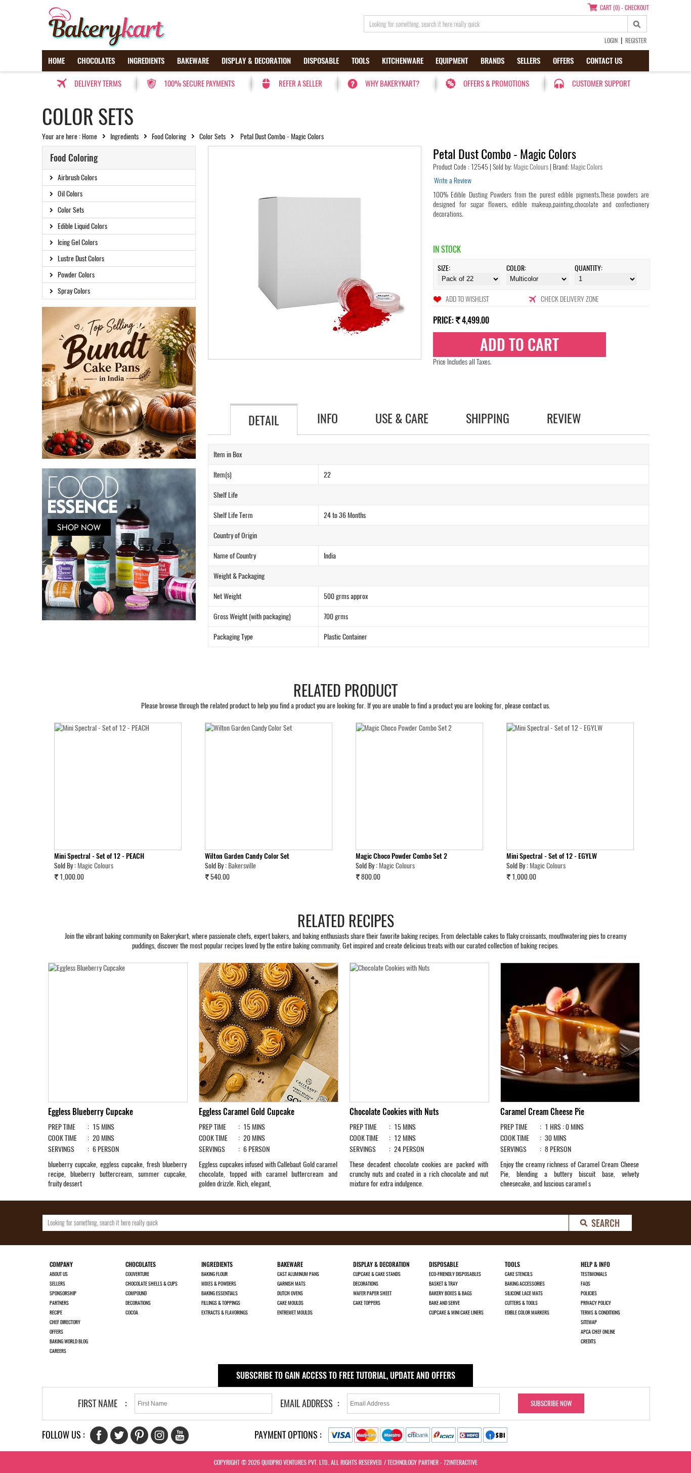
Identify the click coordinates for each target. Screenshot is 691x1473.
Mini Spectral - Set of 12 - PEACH (99, 856)
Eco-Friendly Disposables (455, 1274)
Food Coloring (169, 136)
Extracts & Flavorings (224, 1312)
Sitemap (589, 1322)
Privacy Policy (596, 1302)
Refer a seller (300, 83)
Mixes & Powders (218, 1283)
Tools (360, 61)
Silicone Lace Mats (524, 1293)
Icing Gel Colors (78, 242)
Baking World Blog (69, 1341)
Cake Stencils (519, 1274)
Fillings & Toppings (220, 1302)
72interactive (461, 1462)
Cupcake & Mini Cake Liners (456, 1312)
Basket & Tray (443, 1283)
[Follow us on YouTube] (180, 1435)
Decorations (138, 1302)
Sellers (528, 61)
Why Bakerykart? (392, 83)
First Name (97, 1403)
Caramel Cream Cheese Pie (542, 1111)
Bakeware (193, 61)
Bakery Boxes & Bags (450, 1293)
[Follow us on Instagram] (159, 1435)
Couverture (137, 1274)
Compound (136, 1293)
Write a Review (452, 180)
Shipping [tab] (487, 418)
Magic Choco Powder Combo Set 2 (401, 856)
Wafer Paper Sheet (372, 1293)
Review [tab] (564, 418)
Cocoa (131, 1312)
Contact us (604, 61)
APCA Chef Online (598, 1331)
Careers (58, 1351)
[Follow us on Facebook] (99, 1435)
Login (611, 40)
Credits (588, 1341)
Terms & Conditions (600, 1312)
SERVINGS (61, 1149)
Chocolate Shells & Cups (151, 1283)
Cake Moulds (290, 1302)
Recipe (56, 1312)
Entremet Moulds (295, 1312)
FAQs (585, 1283)
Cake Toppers (366, 1302)
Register (635, 40)
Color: (516, 268)
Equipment (452, 61)
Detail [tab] (263, 420)
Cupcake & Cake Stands (377, 1274)
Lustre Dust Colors (81, 258)
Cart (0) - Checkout (624, 8)
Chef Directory (65, 1322)
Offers (563, 61)
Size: (444, 268)
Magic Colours (531, 167)
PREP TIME (61, 1127)
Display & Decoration (256, 61)
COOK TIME (62, 1138)
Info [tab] (327, 418)
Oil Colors (70, 193)
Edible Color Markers (527, 1312)
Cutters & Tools (521, 1302)
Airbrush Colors (77, 177)
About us (59, 1274)
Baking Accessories (525, 1283)
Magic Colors (585, 167)
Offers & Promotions (496, 83)
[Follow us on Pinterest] (139, 1435)
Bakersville (242, 865)
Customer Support (601, 83)
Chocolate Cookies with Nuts (394, 1111)
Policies (589, 1293)
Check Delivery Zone (570, 299)
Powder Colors (76, 275)
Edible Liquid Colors (82, 226)
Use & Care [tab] (401, 418)
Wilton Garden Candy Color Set (247, 856)
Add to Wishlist (467, 299)
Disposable (321, 61)
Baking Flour (214, 1274)
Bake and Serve (444, 1302)
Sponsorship (63, 1293)
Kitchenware (402, 61)
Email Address (306, 1403)
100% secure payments (199, 83)
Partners (59, 1302)
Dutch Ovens (290, 1293)
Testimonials (594, 1274)
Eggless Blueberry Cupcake (90, 1111)
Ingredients (145, 61)
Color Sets (212, 136)
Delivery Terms (97, 83)
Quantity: (588, 268)
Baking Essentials (219, 1293)
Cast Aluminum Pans (298, 1274)
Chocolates (96, 61)
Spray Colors (74, 291)
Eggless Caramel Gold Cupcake (246, 1111)
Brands (492, 61)
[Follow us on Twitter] (119, 1435)
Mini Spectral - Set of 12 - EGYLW (551, 856)
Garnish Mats (291, 1283)
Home (56, 61)
